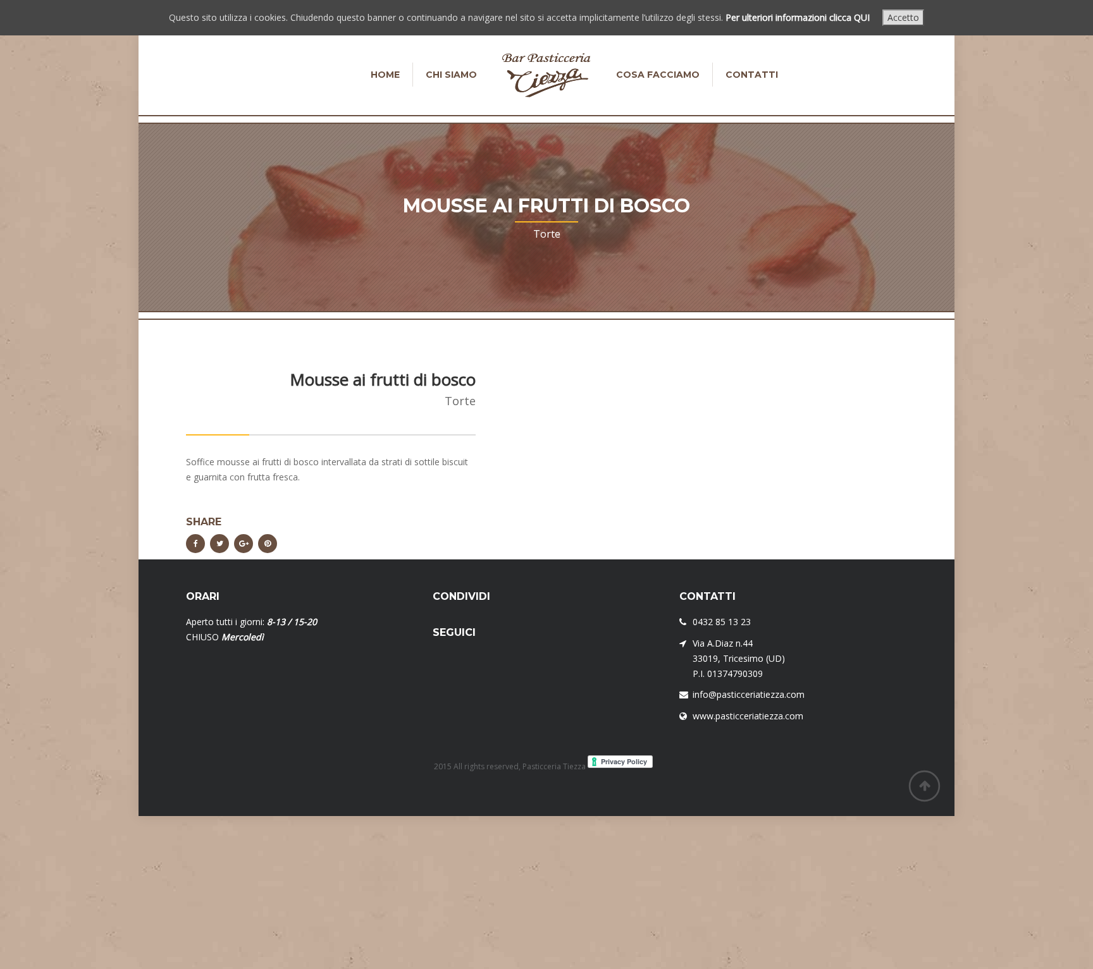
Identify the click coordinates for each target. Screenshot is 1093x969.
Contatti (752, 74)
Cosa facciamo (658, 74)
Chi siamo (451, 74)
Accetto (903, 17)
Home (385, 74)
